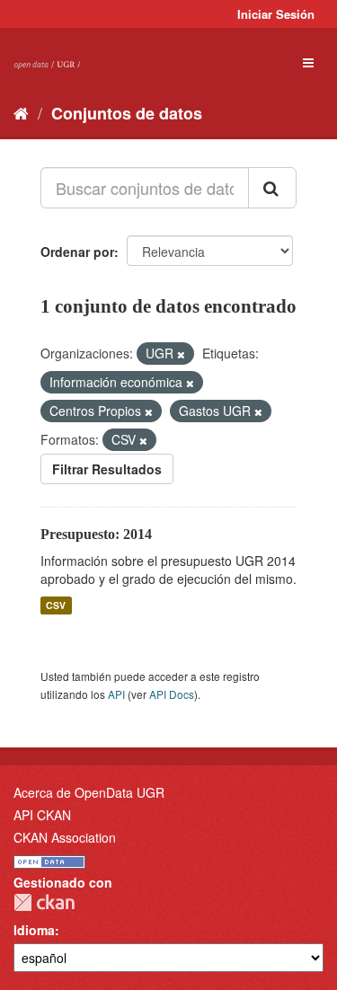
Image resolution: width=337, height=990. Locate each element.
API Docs (171, 694)
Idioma (34, 930)
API (116, 694)
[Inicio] (21, 112)
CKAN (44, 902)
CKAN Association (64, 837)
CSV (56, 605)
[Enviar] (272, 187)
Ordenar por (77, 252)
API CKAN (42, 815)
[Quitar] (181, 354)
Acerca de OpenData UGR (88, 792)
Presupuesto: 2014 (96, 534)
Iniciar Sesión (276, 13)
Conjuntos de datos (126, 113)
